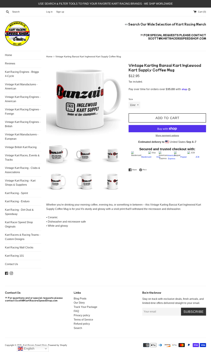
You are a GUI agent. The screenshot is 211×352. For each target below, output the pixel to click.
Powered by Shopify (57, 345)
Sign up (60, 11)
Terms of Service (83, 319)
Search (78, 328)
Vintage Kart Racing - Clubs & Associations (22, 170)
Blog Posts (80, 298)
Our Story (79, 302)
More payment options (167, 135)
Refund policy (82, 323)
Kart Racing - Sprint (16, 193)
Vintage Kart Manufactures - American (21, 86)
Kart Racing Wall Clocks (19, 247)
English (28, 348)
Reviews (10, 63)
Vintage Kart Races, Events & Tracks (22, 157)
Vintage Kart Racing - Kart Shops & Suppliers (20, 182)
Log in (49, 11)
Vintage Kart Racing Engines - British (22, 124)
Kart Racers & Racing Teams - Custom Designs (22, 236)
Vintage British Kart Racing (21, 147)
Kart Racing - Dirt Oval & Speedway (19, 211)
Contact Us (11, 264)
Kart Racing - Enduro (17, 201)
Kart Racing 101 (14, 255)
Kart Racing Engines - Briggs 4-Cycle (22, 74)
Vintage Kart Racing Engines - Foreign (22, 111)
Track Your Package (85, 307)
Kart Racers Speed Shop (35, 345)
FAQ (76, 311)
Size (131, 99)
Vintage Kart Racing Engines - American (22, 99)
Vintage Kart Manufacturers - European (21, 136)
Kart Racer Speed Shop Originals (19, 224)
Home (8, 55)
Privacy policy (82, 315)
